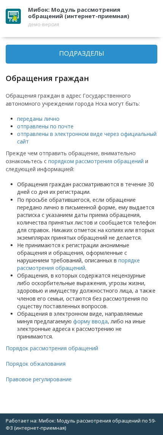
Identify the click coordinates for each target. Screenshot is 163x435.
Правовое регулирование (39, 379)
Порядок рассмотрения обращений (52, 348)
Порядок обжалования (36, 363)
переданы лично (38, 118)
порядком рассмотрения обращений (96, 161)
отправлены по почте (45, 126)
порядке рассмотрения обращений (78, 264)
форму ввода (90, 321)
